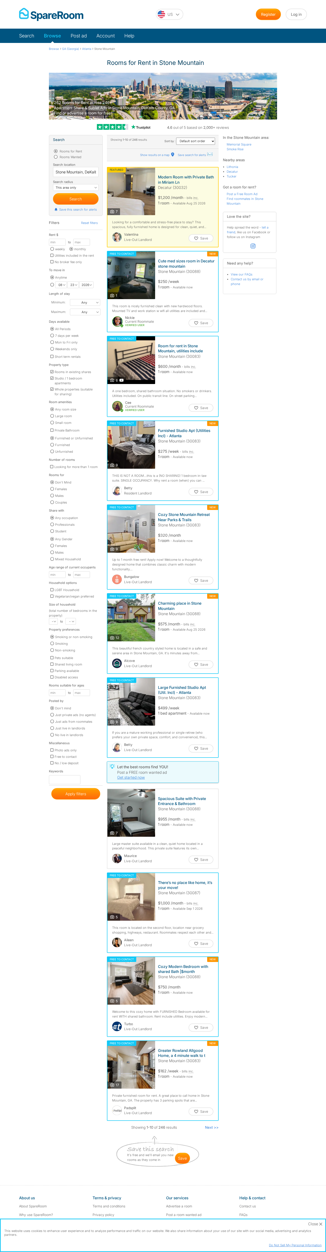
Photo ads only (66, 750)
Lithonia (232, 167)
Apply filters (75, 793)
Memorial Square (239, 144)
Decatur (232, 171)
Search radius (63, 182)
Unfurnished (64, 451)
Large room (63, 416)
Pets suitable (64, 658)
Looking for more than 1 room (76, 467)
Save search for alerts (192, 155)
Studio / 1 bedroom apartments (68, 380)
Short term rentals (68, 356)
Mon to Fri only (66, 342)
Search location (64, 164)
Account (105, 36)
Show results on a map (155, 155)
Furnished (62, 445)
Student (60, 531)
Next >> (212, 1127)
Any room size (65, 409)
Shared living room (68, 664)
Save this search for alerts (78, 209)
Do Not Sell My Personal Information (295, 1245)
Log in (296, 14)
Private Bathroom (67, 430)
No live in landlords (69, 735)
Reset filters (89, 223)
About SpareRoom (33, 1206)
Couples (61, 502)
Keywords (56, 772)
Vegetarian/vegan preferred (74, 596)
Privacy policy (103, 1215)
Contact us (247, 1206)
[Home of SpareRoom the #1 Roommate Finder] (51, 14)
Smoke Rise (235, 149)
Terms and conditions (109, 1206)
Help (129, 36)
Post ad (79, 36)
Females (61, 489)
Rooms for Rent (70, 151)
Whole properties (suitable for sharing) (74, 391)
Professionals (65, 524)
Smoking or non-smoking (73, 637)
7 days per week (67, 336)
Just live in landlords (70, 728)
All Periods (63, 329)
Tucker (232, 176)
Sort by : (170, 141)
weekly (60, 249)
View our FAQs (241, 274)
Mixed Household (68, 559)
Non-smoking (65, 650)
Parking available (67, 671)
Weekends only (66, 349)
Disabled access (66, 677)
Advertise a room (179, 1206)
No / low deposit (67, 763)
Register (268, 14)
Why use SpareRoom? (36, 1215)
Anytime (61, 277)
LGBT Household (67, 590)
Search (26, 36)
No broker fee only (68, 262)
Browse (52, 36)
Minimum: (58, 302)
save (182, 1158)
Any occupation (66, 518)
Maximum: (58, 312)
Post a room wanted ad (183, 1215)
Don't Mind (63, 482)
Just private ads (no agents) (75, 715)
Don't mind (63, 708)
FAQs (243, 1215)
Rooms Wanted (70, 157)
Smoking (61, 643)
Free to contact (66, 756)
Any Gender (64, 539)
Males (59, 496)
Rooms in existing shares (73, 372)
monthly (80, 249)
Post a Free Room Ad (242, 194)
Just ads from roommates (73, 721)
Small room (63, 423)
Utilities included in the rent (74, 255)
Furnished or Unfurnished (74, 438)
